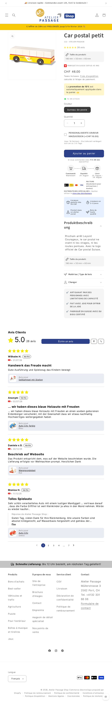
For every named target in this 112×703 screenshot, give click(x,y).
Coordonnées (73, 696)
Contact (37, 603)
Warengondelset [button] (27, 470)
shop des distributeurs (82, 193)
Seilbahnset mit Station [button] (31, 379)
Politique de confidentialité (66, 693)
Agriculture (14, 606)
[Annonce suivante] (106, 3)
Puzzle (12, 613)
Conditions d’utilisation (93, 693)
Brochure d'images (37, 594)
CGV (59, 581)
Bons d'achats (16, 581)
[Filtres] (94, 341)
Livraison (62, 588)
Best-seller (14, 588)
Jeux (10, 639)
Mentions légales (56, 696)
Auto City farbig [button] (27, 425)
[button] (6, 15)
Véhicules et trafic (15, 597)
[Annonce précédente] (6, 3)
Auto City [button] (23, 533)
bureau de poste (77, 109)
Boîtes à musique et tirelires (18, 630)
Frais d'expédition (89, 76)
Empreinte (38, 610)
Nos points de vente (40, 630)
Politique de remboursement (66, 608)
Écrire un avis (65, 341)
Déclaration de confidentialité (65, 597)
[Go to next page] (74, 545)
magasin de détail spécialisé (42, 619)
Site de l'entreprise (39, 583)
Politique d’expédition (35, 696)
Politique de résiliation (93, 696)
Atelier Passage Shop (59, 690)
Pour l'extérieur (17, 621)
